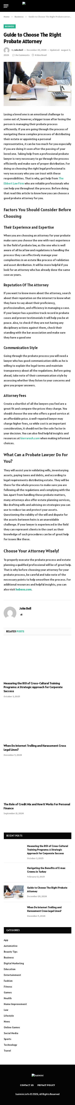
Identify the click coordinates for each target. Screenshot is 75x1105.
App (6, 940)
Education (9, 969)
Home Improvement (15, 1004)
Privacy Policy (46, 1085)
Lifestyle (9, 1015)
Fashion (8, 980)
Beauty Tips (10, 951)
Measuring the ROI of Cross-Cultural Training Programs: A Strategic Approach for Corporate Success (33, 687)
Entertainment (12, 975)
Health (8, 998)
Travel (7, 1050)
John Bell (18, 50)
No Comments (22, 55)
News (7, 1021)
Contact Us (27, 1085)
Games (8, 992)
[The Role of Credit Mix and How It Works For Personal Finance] (37, 780)
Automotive (10, 945)
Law (6, 1010)
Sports (7, 1039)
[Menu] (6, 6)
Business (9, 26)
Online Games (12, 1027)
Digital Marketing (14, 963)
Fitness (8, 986)
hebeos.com (23, 589)
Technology (10, 1044)
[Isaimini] (37, 6)
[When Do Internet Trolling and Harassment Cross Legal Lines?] (37, 722)
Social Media (11, 1033)
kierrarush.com (30, 438)
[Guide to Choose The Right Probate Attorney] (37, 84)
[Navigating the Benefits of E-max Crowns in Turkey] (14, 873)
